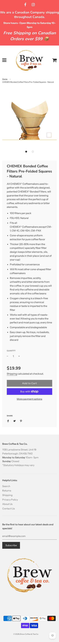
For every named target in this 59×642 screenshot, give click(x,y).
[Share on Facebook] (9, 421)
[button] (26, 151)
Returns (6, 490)
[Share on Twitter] (14, 421)
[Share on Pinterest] (21, 421)
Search (6, 486)
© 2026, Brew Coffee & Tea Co (25, 634)
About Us (7, 503)
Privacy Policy (10, 499)
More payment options (29, 398)
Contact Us (8, 508)
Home (4, 79)
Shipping (12, 373)
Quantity (11, 351)
